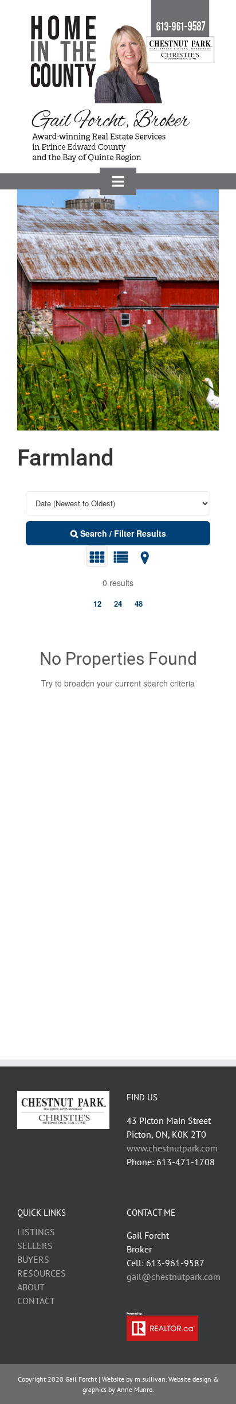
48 (139, 603)
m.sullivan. (151, 1379)
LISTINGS (36, 1232)
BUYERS (33, 1259)
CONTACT (36, 1300)
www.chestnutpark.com (172, 1148)
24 (118, 603)
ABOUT (31, 1287)
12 (97, 603)
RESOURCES (41, 1273)
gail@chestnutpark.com (174, 1276)
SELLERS (35, 1245)
